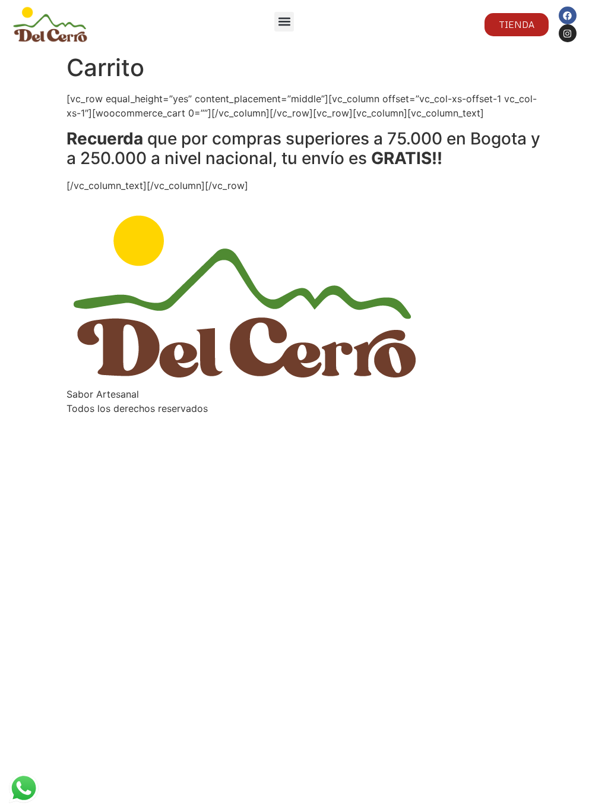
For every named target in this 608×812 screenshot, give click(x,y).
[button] (284, 22)
